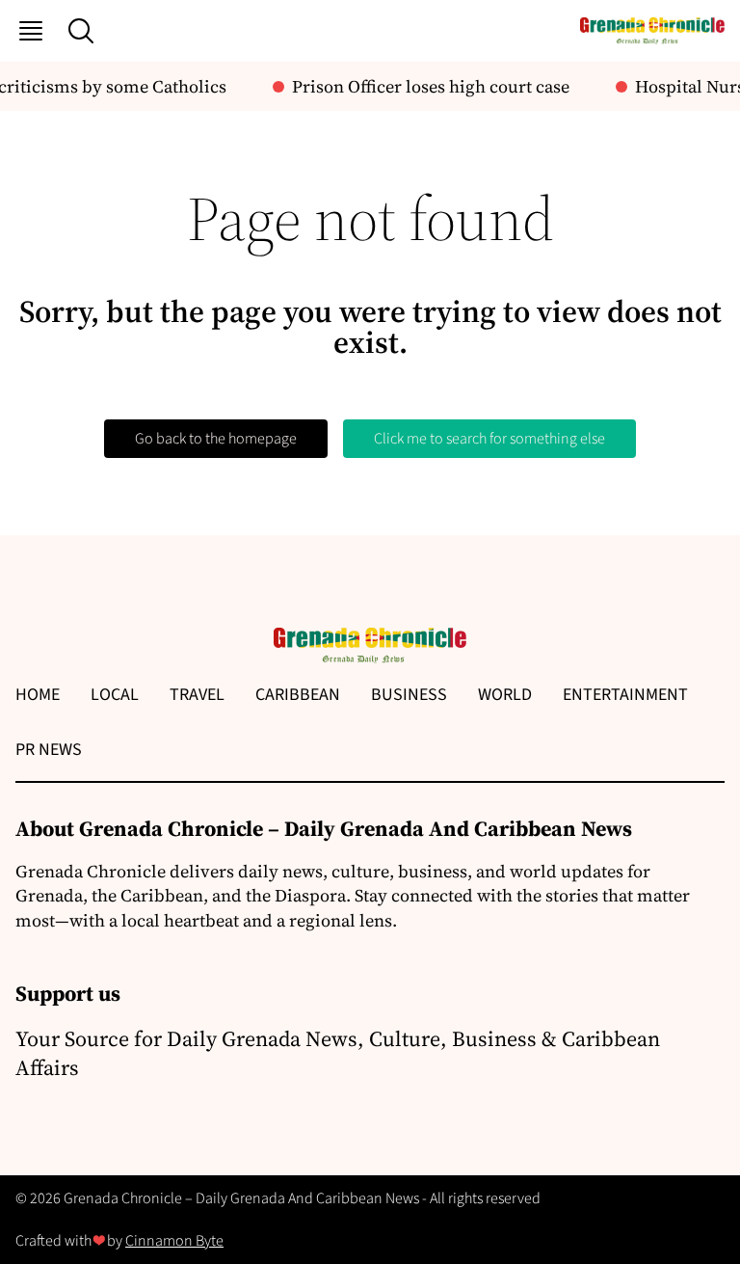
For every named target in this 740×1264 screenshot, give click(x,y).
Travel (197, 695)
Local (115, 695)
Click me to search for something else (489, 438)
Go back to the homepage (216, 438)
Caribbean (297, 695)
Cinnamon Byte (174, 1240)
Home (37, 695)
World (505, 695)
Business (409, 695)
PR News (48, 750)
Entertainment (625, 695)
